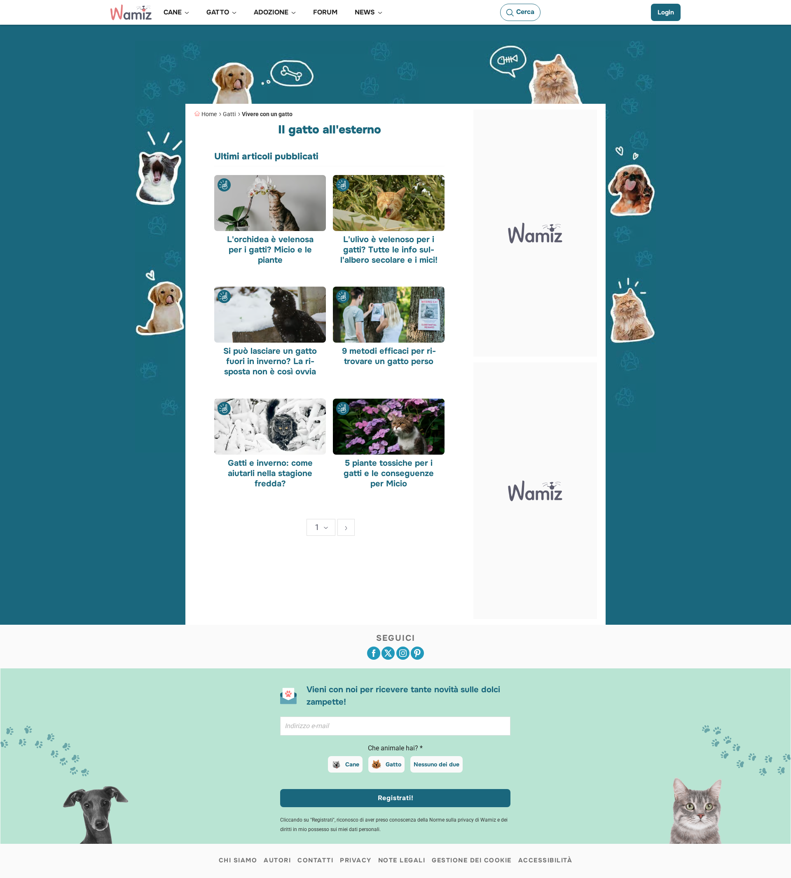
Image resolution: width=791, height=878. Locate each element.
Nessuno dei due (436, 764)
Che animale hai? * (395, 748)
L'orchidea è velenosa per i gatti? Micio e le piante (270, 249)
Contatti (315, 860)
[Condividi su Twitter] (388, 653)
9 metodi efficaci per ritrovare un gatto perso (388, 356)
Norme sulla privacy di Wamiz (462, 820)
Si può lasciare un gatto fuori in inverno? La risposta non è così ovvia (270, 361)
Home (209, 114)
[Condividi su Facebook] (373, 653)
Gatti (229, 114)
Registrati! (396, 798)
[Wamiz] (131, 12)
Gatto (393, 764)
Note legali (402, 860)
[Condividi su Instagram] (403, 653)
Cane (352, 764)
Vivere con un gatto (267, 114)
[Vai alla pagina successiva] (346, 527)
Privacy (356, 860)
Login (666, 12)
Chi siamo (238, 860)
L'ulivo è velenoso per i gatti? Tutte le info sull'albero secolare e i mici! (388, 249)
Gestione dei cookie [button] (472, 860)
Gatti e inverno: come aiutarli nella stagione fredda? (270, 473)
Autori (277, 860)
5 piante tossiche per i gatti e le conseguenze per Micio (389, 473)
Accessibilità (545, 860)
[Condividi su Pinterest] (417, 653)
